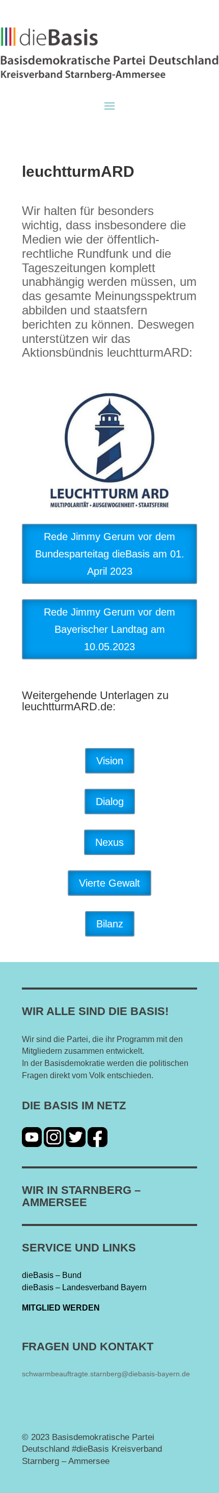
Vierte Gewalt (109, 883)
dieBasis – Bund (51, 1275)
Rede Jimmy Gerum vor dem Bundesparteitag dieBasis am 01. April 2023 (109, 554)
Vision (109, 760)
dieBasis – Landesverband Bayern (84, 1287)
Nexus (109, 842)
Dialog (110, 801)
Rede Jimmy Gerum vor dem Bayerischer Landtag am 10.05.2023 (109, 629)
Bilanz (109, 923)
